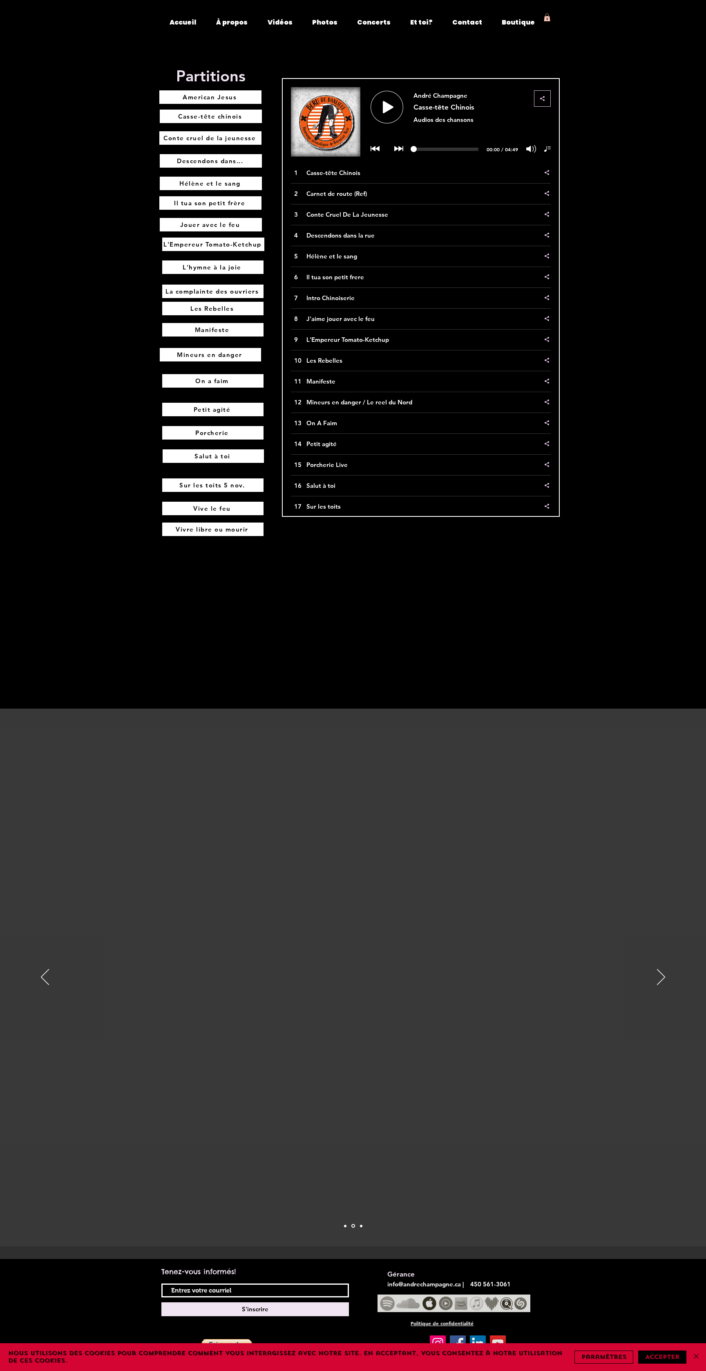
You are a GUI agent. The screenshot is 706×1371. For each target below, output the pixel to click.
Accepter (662, 1357)
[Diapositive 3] (361, 1226)
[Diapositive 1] (345, 1226)
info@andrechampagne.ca (424, 1284)
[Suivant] (661, 977)
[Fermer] (696, 1357)
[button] (547, 17)
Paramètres (603, 1357)
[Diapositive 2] (353, 1226)
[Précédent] (45, 977)
